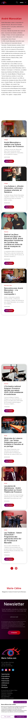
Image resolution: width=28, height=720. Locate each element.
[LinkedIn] (13, 670)
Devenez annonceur (6, 691)
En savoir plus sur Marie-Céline (9, 690)
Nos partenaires (5, 696)
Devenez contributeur (7, 693)
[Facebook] (2, 670)
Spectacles (5, 674)
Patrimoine (5, 681)
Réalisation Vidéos (6, 695)
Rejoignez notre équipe (7, 698)
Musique (4, 687)
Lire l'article (9, 161)
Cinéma (4, 685)
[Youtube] (9, 670)
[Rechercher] (17, 2)
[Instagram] (6, 670)
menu (21, 2)
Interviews (5, 678)
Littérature (5, 683)
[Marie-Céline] (4, 2)
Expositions (5, 676)
